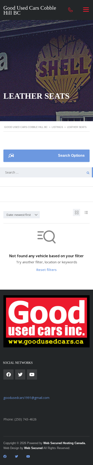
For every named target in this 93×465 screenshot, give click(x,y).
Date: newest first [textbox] (19, 215)
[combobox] (21, 214)
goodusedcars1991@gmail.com (26, 398)
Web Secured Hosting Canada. (64, 443)
